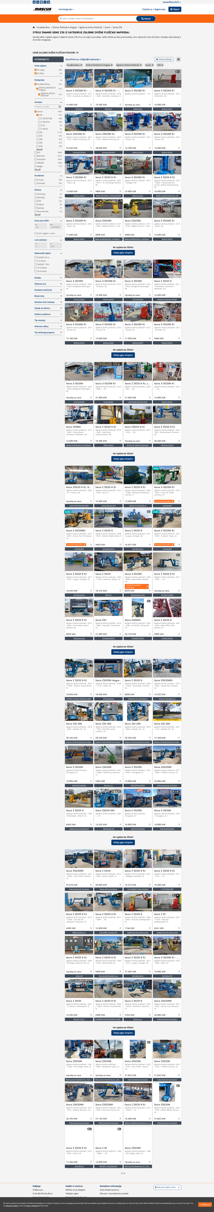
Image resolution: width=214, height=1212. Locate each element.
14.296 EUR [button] (71, 1015)
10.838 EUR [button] (71, 694)
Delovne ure (40, 284)
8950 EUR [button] (71, 634)
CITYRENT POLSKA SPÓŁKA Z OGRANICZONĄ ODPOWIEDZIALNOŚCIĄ (91, 699)
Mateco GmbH (167, 109)
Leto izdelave (41, 240)
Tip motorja (40, 320)
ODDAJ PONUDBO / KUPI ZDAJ (134, 586)
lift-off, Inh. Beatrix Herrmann (138, 445)
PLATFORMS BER (167, 889)
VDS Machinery (108, 699)
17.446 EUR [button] (71, 1162)
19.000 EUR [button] (71, 781)
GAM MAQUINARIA (79, 785)
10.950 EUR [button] (101, 694)
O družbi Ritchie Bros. (43, 1193)
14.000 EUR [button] (159, 105)
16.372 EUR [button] (130, 885)
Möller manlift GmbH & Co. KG (167, 196)
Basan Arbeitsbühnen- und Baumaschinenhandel (113, 239)
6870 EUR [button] (129, 591)
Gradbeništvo (43, 27)
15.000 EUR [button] (130, 191)
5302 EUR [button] (100, 781)
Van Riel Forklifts (167, 595)
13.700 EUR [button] (71, 339)
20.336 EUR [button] (71, 738)
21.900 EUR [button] (101, 398)
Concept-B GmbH (79, 152)
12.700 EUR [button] (130, 148)
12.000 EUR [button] (101, 1162)
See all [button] (39, 149)
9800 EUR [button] (100, 191)
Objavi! (176, 9)
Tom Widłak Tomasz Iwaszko (137, 889)
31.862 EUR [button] (130, 1075)
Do (36, 243)
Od (51, 243)
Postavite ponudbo (163, 501)
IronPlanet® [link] (167, 505)
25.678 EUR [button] (71, 885)
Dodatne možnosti (43, 290)
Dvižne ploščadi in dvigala (65, 27)
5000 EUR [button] (159, 634)
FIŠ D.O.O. (79, 109)
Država (38, 190)
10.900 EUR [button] (159, 972)
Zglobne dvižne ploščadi (90, 27)
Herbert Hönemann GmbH (167, 299)
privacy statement (32, 1206)
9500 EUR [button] (100, 972)
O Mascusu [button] (38, 1189)
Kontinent (39, 176)
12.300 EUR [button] (101, 295)
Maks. (51, 224)
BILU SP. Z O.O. (79, 1019)
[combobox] (155, 1187)
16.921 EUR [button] (130, 545)
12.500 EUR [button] (130, 501)
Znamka (38, 102)
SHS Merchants (137, 549)
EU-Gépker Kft (167, 976)
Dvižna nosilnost (42, 314)
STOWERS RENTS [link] (108, 638)
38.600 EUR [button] (101, 148)
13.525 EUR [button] (101, 825)
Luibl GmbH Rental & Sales (137, 402)
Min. (36, 224)
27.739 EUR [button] (101, 1119)
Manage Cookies (12, 1206)
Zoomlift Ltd (79, 1166)
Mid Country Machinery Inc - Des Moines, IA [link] (111, 1079)
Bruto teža (39, 296)
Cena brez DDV (42, 221)
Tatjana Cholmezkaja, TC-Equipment (79, 445)
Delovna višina (41, 326)
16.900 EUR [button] (159, 191)
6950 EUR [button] (71, 825)
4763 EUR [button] (129, 1015)
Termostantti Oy (108, 549)
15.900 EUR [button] (101, 928)
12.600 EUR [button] (159, 148)
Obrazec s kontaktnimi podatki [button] (114, 1193)
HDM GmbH (137, 109)
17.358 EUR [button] (159, 738)
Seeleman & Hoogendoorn (138, 699)
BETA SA (108, 595)
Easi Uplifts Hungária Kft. (108, 932)
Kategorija (39, 80)
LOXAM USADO (167, 638)
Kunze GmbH (108, 402)
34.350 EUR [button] (71, 148)
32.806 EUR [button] (159, 781)
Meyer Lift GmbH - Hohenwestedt (108, 196)
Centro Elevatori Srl (108, 505)
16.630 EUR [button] (71, 591)
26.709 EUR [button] (71, 1119)
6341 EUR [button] (159, 928)
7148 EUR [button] (129, 928)
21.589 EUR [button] (130, 972)
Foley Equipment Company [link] (167, 785)
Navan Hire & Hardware (108, 889)
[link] (79, 78)
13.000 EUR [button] (71, 441)
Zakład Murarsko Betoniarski (137, 932)
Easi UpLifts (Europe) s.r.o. (108, 976)
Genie (107, 27)
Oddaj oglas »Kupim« (123, 252)
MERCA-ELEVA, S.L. (79, 932)
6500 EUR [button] (71, 928)
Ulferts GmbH (108, 445)
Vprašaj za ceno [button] (132, 105)
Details (38, 278)
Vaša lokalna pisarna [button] (109, 1189)
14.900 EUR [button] (71, 105)
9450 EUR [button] (100, 545)
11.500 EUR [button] (71, 235)
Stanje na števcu (42, 308)
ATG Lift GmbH (79, 299)
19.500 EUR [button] (101, 105)
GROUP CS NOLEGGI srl (137, 505)
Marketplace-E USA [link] (138, 595)
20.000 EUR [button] (101, 885)
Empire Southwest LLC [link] (167, 699)
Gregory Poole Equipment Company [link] (79, 742)
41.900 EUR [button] (130, 398)
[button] (48, 59)
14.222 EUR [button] (159, 694)
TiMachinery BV (79, 638)
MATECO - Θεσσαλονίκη (108, 1166)
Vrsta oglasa (40, 66)
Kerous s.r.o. (108, 785)
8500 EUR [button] (129, 694)
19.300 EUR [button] (101, 441)
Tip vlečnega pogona (44, 332)
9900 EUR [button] (129, 235)
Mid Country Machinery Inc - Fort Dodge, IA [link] (82, 1079)
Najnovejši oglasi (43, 253)
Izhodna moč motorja (44, 302)
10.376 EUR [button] (101, 591)
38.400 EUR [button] (159, 441)
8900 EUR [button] (100, 235)
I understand (205, 1205)
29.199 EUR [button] (130, 634)
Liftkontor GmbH (167, 445)
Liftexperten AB (108, 829)
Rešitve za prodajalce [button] (75, 1189)
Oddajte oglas (72, 1193)
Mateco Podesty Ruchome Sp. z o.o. (138, 1123)
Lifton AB (79, 976)
